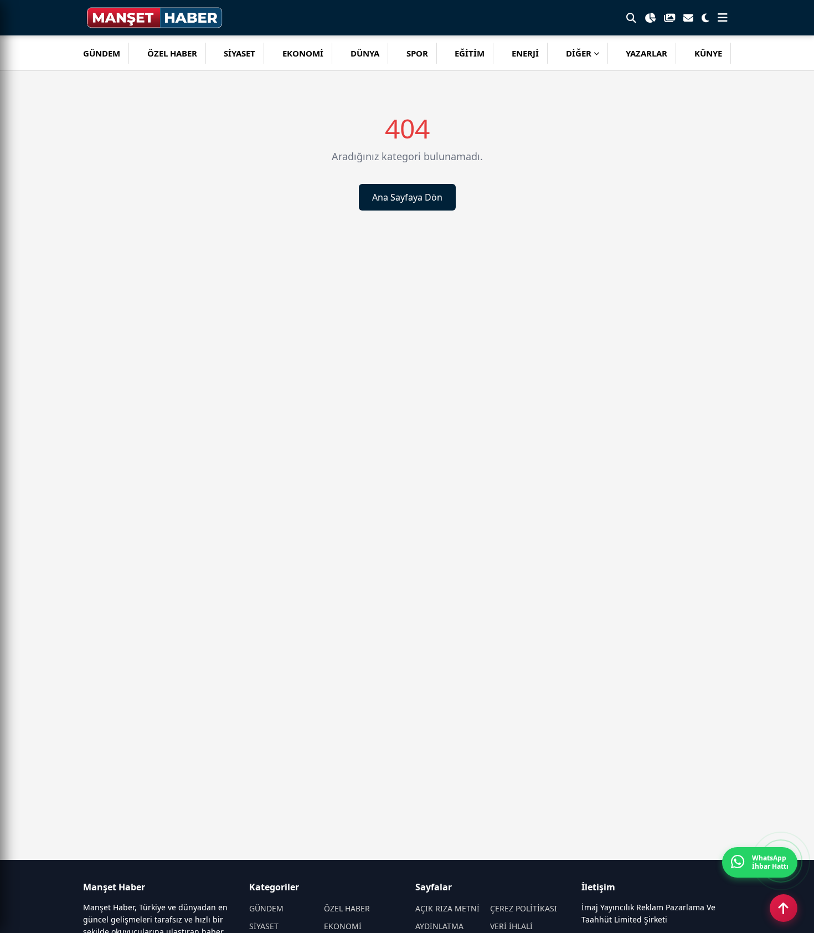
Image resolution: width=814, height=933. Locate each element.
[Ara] (631, 17)
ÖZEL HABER (172, 53)
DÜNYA (365, 53)
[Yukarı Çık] (783, 908)
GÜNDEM (101, 53)
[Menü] (722, 18)
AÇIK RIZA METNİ (447, 908)
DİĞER (578, 53)
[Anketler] (650, 17)
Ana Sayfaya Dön (407, 197)
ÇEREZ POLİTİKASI (523, 908)
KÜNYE (708, 53)
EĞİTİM (470, 53)
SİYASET (239, 53)
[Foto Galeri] (669, 17)
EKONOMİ (302, 53)
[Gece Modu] (705, 17)
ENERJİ (525, 53)
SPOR (417, 53)
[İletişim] (688, 17)
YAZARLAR (646, 53)
